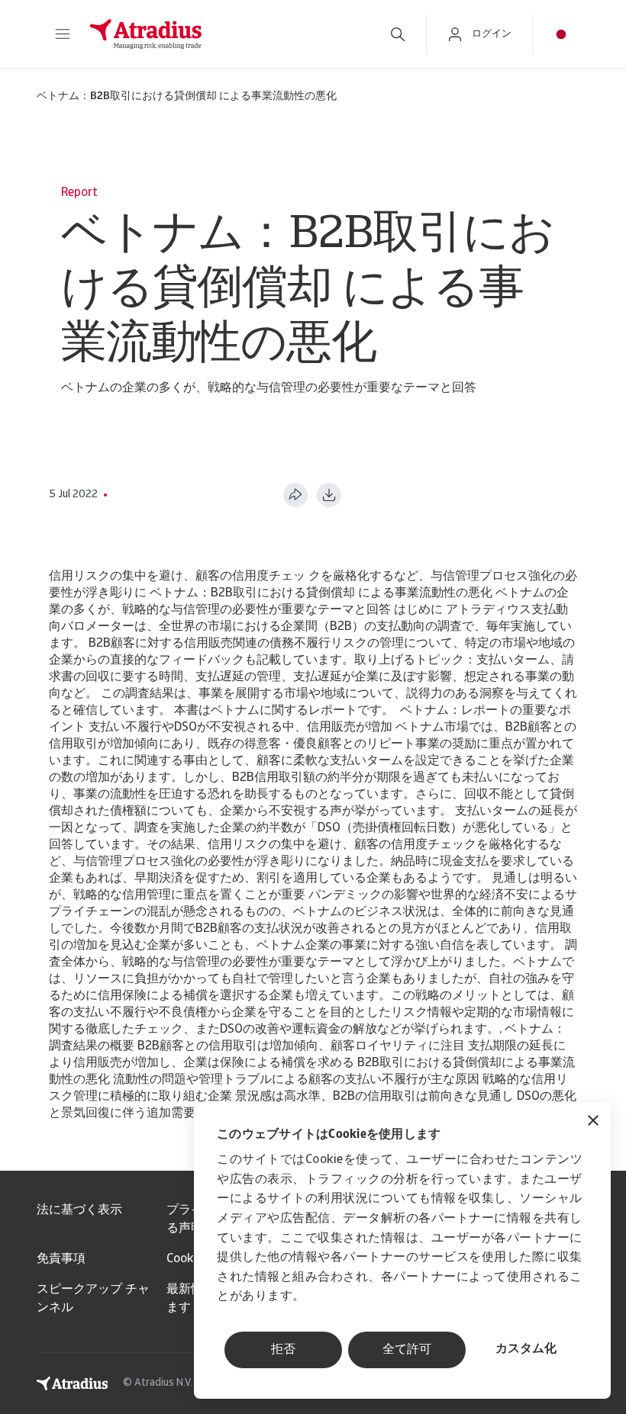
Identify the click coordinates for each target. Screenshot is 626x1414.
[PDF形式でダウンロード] (329, 495)
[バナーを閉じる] (593, 1122)
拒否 (283, 1350)
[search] (398, 34)
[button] (63, 34)
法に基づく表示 (79, 1210)
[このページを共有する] (295, 495)
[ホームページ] (223, 34)
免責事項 (61, 1259)
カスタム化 (526, 1349)
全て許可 (406, 1350)
